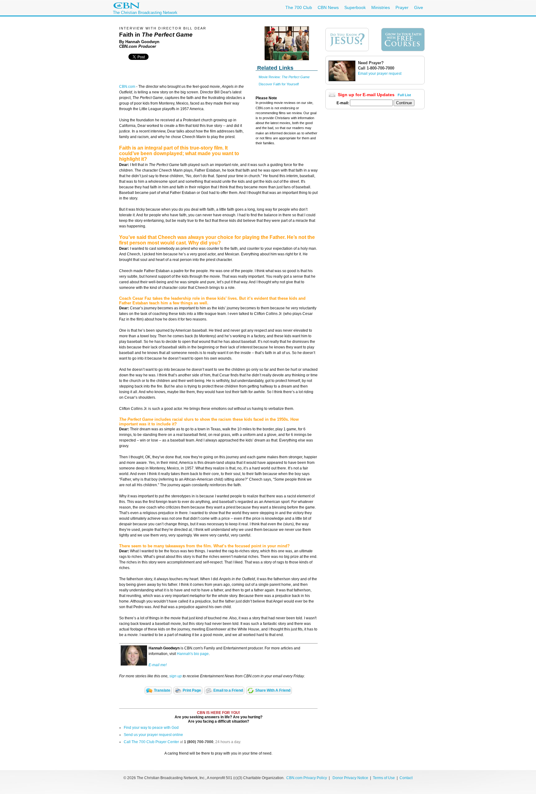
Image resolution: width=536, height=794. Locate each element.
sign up (175, 676)
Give (418, 7)
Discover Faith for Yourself (279, 84)
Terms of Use (384, 778)
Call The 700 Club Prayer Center (151, 742)
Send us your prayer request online (153, 735)
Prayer (402, 7)
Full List (404, 95)
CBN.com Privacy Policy (306, 778)
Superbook (355, 7)
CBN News (328, 7)
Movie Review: (284, 77)
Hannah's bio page (193, 654)
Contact (406, 778)
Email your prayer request (379, 73)
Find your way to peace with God (151, 727)
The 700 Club (298, 7)
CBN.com (127, 86)
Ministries (380, 7)
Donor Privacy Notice (350, 778)
